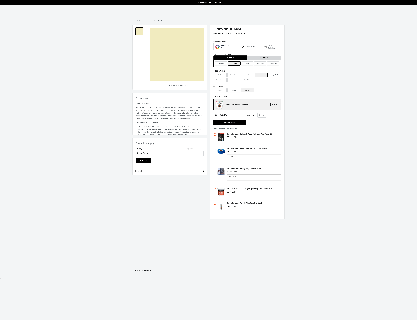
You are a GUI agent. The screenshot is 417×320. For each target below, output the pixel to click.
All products (143, 21)
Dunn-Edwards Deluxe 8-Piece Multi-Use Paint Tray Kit (249, 134)
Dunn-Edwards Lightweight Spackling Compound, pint (249, 189)
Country (139, 149)
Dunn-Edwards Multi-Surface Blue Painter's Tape (247, 148)
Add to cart (230, 123)
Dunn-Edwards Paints (222, 34)
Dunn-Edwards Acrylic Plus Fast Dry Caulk (244, 203)
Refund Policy (140, 171)
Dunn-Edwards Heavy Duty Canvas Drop (244, 169)
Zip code (190, 149)
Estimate (143, 161)
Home (134, 21)
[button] (225, 47)
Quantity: (251, 115)
